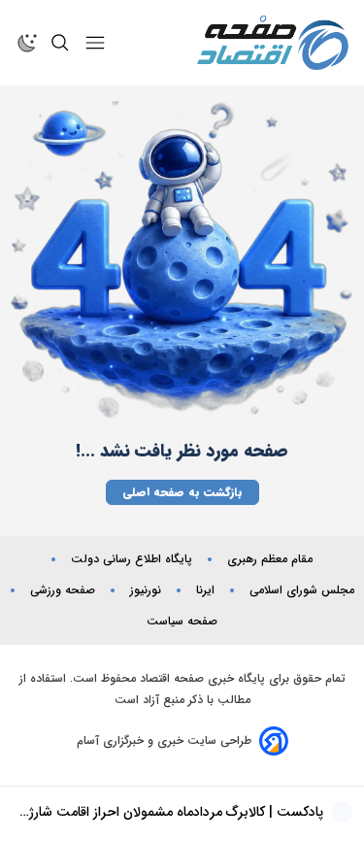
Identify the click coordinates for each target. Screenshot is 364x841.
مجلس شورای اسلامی (301, 590)
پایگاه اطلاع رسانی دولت (131, 559)
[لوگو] (272, 43)
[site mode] (27, 42)
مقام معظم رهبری (270, 559)
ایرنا (205, 590)
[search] (60, 42)
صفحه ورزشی (62, 590)
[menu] (95, 42)
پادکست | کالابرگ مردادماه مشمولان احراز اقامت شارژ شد (176, 812)
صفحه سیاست (182, 621)
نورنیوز (145, 590)
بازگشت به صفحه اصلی (182, 492)
